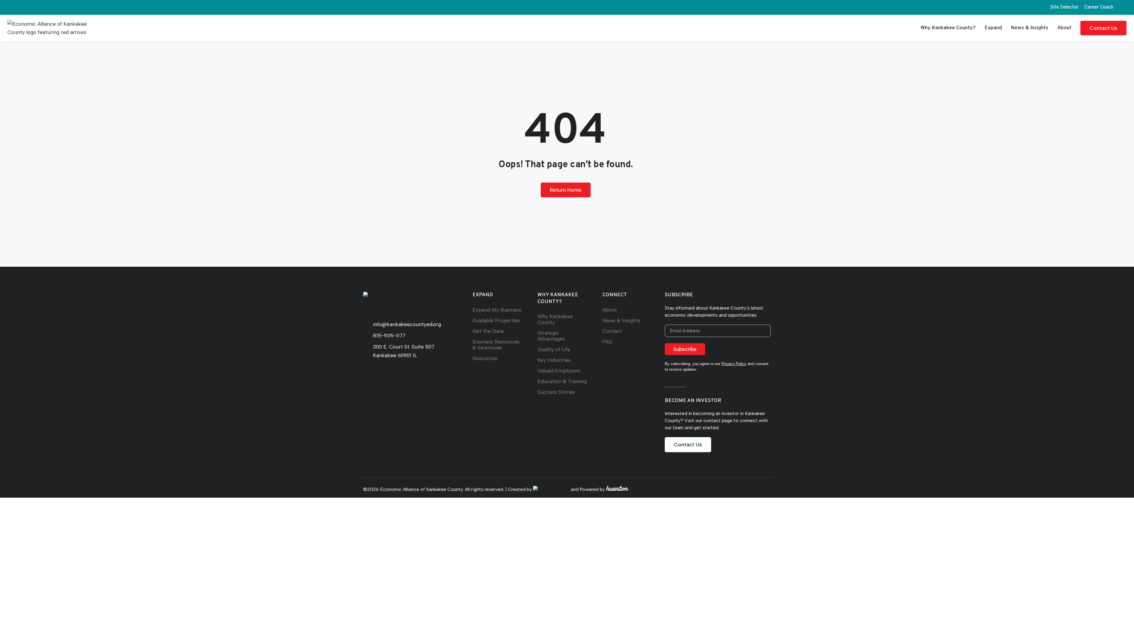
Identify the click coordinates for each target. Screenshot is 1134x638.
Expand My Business (496, 310)
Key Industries (554, 360)
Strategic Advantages (551, 336)
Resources (484, 358)
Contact (612, 331)
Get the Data (488, 331)
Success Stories (556, 392)
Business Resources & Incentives (495, 344)
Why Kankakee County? (948, 28)
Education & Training (562, 381)
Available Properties (496, 320)
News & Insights (1029, 28)
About (1064, 28)
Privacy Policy (733, 364)
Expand (993, 28)
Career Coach (1098, 7)
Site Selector (1064, 7)
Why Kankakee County (555, 319)
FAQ (607, 341)
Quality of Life (553, 349)
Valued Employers (558, 370)
